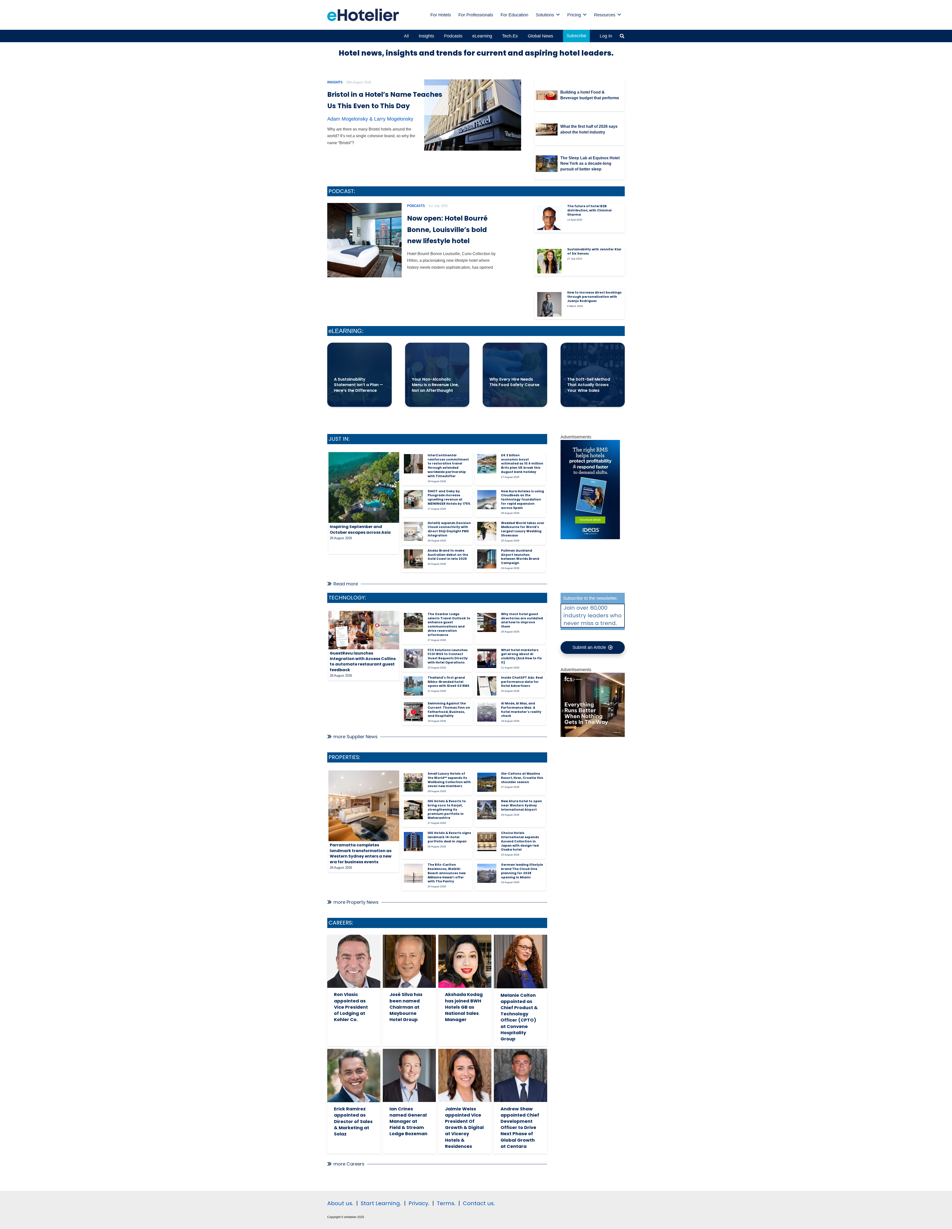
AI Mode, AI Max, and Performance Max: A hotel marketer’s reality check (521, 709)
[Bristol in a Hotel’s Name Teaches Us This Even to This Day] (472, 115)
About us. (340, 1203)
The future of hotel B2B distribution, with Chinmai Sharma (589, 210)
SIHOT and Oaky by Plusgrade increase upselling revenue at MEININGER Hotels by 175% (449, 497)
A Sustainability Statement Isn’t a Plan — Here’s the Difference (358, 384)
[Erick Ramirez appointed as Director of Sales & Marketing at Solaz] (353, 1075)
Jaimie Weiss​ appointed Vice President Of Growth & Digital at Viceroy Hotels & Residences (464, 1127)
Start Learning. (380, 1203)
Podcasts (416, 206)
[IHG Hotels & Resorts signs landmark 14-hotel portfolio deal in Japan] (413, 841)
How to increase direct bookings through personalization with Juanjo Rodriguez (594, 296)
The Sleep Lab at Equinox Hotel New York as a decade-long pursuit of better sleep (590, 163)
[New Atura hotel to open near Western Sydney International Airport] (486, 809)
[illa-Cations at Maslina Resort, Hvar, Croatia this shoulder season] (486, 782)
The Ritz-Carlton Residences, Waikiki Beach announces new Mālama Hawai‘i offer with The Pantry (447, 873)
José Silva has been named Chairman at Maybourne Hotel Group (405, 1007)
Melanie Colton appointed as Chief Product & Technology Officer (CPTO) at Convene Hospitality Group (519, 1017)
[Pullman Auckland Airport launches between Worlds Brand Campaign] (486, 558)
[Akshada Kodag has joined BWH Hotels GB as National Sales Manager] (464, 961)
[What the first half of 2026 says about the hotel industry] (547, 129)
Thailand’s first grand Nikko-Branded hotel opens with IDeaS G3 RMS (448, 681)
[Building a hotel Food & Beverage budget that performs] (547, 95)
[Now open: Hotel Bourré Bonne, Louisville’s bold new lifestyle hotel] (364, 240)
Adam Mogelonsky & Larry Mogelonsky (370, 119)
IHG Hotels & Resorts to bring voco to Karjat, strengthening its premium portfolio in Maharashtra (447, 809)
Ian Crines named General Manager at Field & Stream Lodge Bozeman (408, 1121)
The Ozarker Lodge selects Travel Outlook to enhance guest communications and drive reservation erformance (449, 624)
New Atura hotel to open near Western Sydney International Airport (521, 805)
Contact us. (479, 1203)
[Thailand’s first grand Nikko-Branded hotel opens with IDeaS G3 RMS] (413, 686)
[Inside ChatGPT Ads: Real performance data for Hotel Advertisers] (486, 686)
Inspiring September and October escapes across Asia (360, 529)
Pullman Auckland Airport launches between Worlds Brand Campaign (520, 556)
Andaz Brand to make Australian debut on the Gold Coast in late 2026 (448, 554)
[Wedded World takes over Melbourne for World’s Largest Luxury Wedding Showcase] (486, 531)
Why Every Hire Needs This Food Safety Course (514, 382)
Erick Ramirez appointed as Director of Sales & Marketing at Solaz (353, 1121)
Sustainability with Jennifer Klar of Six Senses (594, 251)
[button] (558, 15)
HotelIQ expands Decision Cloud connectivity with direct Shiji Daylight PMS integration (449, 529)
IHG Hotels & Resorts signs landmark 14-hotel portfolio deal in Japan (449, 837)
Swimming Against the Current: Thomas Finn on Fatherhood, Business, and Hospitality (449, 709)
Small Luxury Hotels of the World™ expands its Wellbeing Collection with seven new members (449, 779)
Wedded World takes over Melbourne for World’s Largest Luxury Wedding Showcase (522, 529)
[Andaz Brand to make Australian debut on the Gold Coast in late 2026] (413, 558)
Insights (335, 82)
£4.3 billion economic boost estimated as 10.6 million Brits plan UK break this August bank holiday (522, 463)
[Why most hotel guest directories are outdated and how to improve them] (486, 622)
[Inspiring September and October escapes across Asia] (363, 487)
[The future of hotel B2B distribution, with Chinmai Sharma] (549, 218)
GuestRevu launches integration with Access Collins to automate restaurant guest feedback (363, 661)
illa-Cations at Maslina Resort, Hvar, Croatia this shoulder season (522, 777)
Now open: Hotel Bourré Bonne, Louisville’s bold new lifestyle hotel (447, 230)
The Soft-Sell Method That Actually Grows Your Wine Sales (588, 384)
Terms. (446, 1203)
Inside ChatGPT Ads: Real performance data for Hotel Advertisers (522, 681)
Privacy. (419, 1203)
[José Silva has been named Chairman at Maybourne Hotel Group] (409, 961)
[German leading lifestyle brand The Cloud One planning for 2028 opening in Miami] (486, 873)
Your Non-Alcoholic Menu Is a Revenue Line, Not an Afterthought (435, 384)
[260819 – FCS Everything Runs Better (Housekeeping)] (593, 735)
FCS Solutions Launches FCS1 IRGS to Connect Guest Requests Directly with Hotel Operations (448, 656)
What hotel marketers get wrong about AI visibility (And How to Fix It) (521, 656)
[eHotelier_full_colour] (363, 15)
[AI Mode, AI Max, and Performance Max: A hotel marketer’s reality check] (486, 712)
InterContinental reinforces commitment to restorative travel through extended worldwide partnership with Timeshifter (448, 465)
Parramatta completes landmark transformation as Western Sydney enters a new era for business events (360, 853)
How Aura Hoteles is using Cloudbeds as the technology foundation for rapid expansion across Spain (522, 499)
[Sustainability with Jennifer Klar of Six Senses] (549, 261)
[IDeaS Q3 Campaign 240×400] (590, 537)
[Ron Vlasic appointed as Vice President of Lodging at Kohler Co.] (353, 961)
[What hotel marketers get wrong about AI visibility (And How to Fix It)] (486, 658)
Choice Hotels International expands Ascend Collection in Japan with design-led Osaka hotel (520, 841)
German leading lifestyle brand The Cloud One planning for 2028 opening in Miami (522, 871)
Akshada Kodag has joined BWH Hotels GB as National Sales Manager (464, 1007)
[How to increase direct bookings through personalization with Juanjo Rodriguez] (549, 304)
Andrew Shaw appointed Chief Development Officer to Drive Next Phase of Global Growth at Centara (520, 1127)
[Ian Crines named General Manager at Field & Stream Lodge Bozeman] (409, 1075)
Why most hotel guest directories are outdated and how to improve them (522, 620)
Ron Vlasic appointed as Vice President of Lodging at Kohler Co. (351, 1007)
